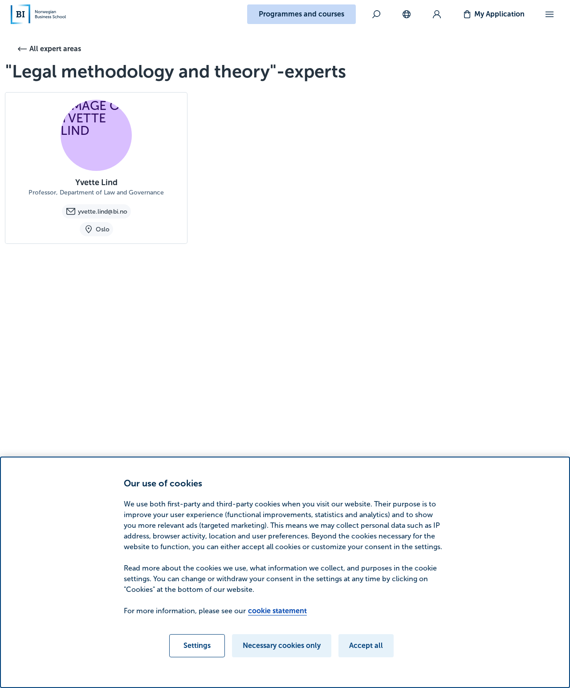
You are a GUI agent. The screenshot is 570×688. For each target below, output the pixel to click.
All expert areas (55, 49)
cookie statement (277, 611)
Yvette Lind (96, 182)
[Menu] (549, 14)
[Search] (376, 14)
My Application (499, 14)
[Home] (38, 14)
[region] (285, 572)
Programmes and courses (301, 14)
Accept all (366, 645)
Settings (197, 645)
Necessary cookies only (282, 645)
